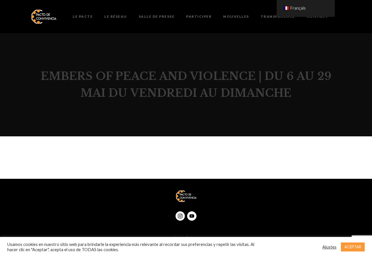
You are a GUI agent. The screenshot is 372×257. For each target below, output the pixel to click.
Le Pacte (83, 16)
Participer (199, 16)
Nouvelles (236, 16)
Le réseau (115, 16)
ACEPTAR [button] (352, 246)
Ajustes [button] (329, 246)
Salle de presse (157, 16)
